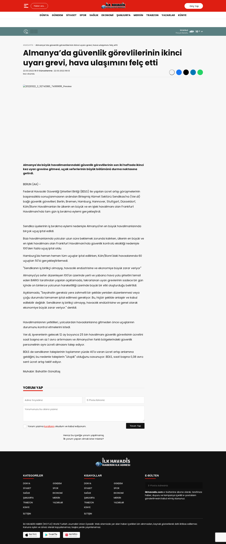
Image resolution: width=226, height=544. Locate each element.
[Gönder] (199, 485)
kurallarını (49, 426)
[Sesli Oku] (172, 72)
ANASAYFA (28, 45)
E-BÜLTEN (152, 475)
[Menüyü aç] (26, 6)
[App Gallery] (71, 535)
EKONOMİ (107, 15)
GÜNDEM (57, 15)
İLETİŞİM (27, 513)
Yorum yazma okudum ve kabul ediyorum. (57, 426)
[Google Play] (51, 535)
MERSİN (138, 15)
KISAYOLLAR (93, 475)
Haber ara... (39, 6)
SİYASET (71, 15)
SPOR (83, 15)
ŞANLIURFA (124, 15)
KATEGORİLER (33, 475)
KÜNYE (182, 15)
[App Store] (31, 535)
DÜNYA (44, 15)
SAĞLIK (93, 15)
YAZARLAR (168, 15)
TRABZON (152, 15)
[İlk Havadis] (113, 5)
